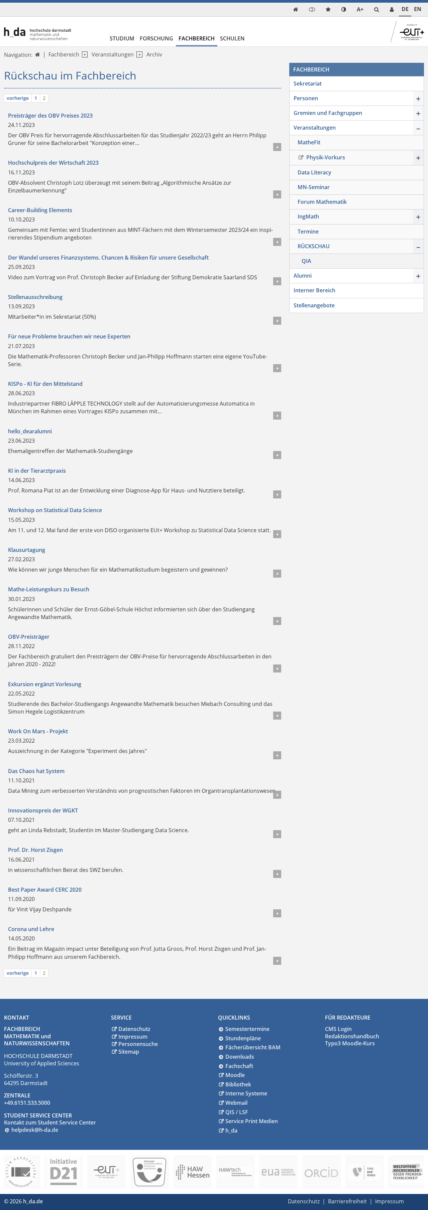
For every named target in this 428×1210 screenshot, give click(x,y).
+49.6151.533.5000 (27, 1102)
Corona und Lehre (31, 929)
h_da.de (33, 1201)
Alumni (303, 275)
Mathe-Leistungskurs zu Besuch (48, 589)
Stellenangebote (314, 305)
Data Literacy (314, 172)
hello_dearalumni (30, 431)
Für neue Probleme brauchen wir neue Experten (69, 336)
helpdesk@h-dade (34, 1129)
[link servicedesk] (392, 9)
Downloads (239, 1056)
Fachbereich (197, 38)
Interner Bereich (314, 290)
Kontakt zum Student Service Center (50, 1122)
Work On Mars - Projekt (38, 731)
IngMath (308, 216)
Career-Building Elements (40, 210)
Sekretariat (308, 83)
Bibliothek (238, 1084)
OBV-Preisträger (28, 636)
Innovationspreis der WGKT (43, 810)
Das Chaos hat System (36, 771)
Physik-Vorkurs (325, 157)
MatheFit (309, 142)
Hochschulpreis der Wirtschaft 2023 (53, 162)
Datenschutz (134, 1029)
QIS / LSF (236, 1112)
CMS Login (338, 1029)
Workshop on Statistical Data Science (55, 510)
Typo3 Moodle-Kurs (350, 1043)
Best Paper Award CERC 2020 (45, 889)
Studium (122, 38)
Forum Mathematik (322, 201)
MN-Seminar (314, 187)
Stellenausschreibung (35, 297)
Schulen (232, 38)
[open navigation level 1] (83, 54)
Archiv (154, 54)
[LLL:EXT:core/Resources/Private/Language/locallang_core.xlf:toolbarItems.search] (377, 9)
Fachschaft (239, 1066)
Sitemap (128, 1051)
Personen (306, 98)
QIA (306, 261)
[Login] (312, 9)
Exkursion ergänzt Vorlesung (44, 684)
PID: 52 (56, 1201)
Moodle (235, 1075)
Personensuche (138, 1044)
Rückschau (314, 246)
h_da (231, 1130)
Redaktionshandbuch (352, 1036)
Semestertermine (247, 1029)
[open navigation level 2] (138, 54)
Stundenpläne (243, 1038)
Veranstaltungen (113, 54)
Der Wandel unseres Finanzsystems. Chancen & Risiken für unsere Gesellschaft (108, 257)
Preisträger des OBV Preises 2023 (50, 115)
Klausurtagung (26, 550)
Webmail (236, 1102)
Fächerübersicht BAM (253, 1047)
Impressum (132, 1036)
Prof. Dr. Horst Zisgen (35, 850)
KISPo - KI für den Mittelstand (45, 384)
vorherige (18, 98)
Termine (308, 231)
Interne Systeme (246, 1093)
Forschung (156, 38)
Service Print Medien (251, 1121)
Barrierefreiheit (347, 1201)
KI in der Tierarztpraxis (37, 470)
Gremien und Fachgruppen (328, 113)
